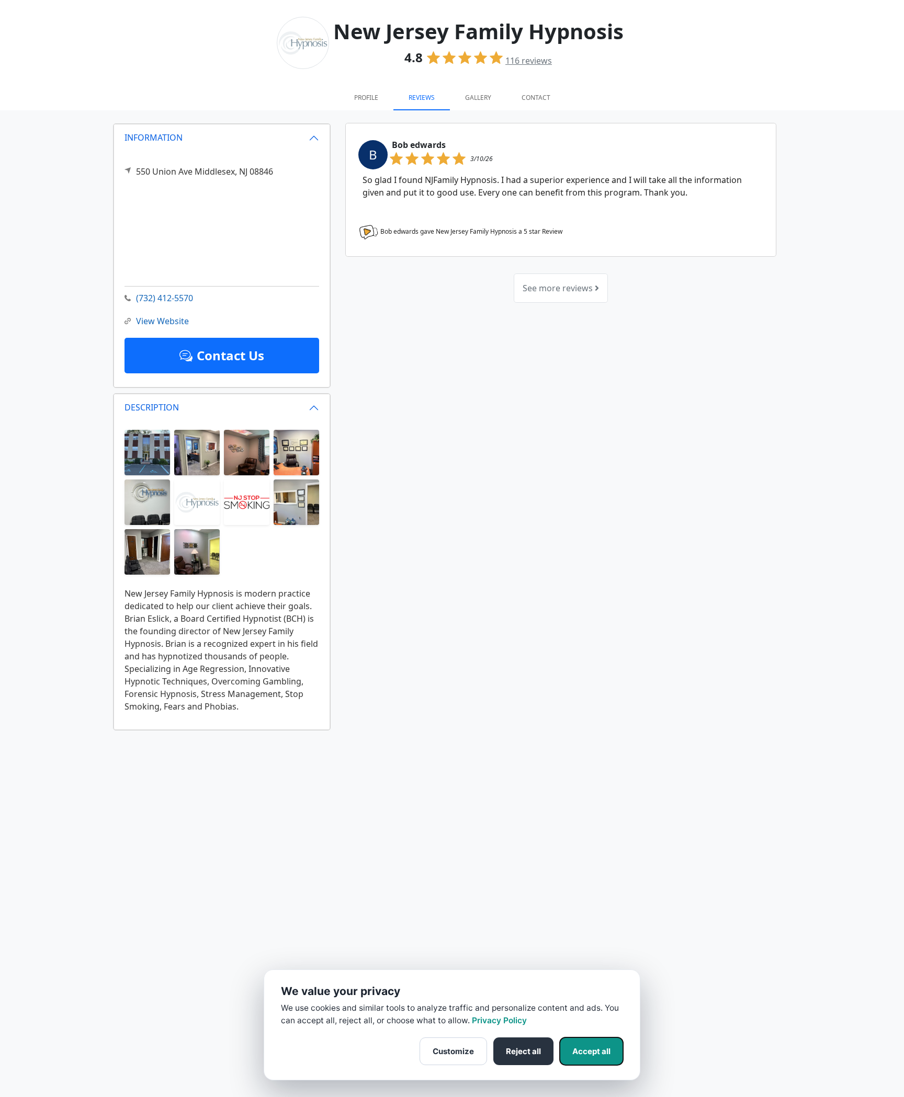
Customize (453, 1051)
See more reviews (559, 288)
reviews (528, 60)
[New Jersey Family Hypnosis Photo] (147, 452)
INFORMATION (154, 137)
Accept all (591, 1051)
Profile (366, 97)
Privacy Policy (499, 1020)
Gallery (478, 97)
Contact (536, 97)
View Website (162, 321)
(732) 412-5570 (164, 298)
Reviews (422, 97)
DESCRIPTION (152, 407)
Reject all (523, 1051)
